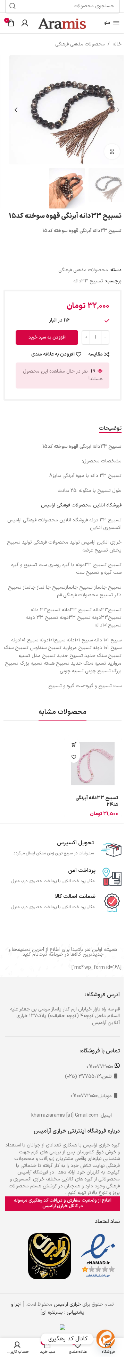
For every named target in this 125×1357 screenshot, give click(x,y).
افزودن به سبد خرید (47, 337)
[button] (118, 110)
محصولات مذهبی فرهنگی (80, 44)
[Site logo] (62, 22)
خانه (117, 44)
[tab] (110, 428)
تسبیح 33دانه (88, 281)
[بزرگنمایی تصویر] (112, 152)
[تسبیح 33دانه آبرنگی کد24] (93, 763)
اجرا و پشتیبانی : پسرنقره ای (47, 1308)
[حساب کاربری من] (25, 23)
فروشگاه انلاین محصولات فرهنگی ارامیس (81, 505)
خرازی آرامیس (67, 1304)
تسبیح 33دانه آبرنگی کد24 (96, 801)
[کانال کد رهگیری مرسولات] (105, 1339)
